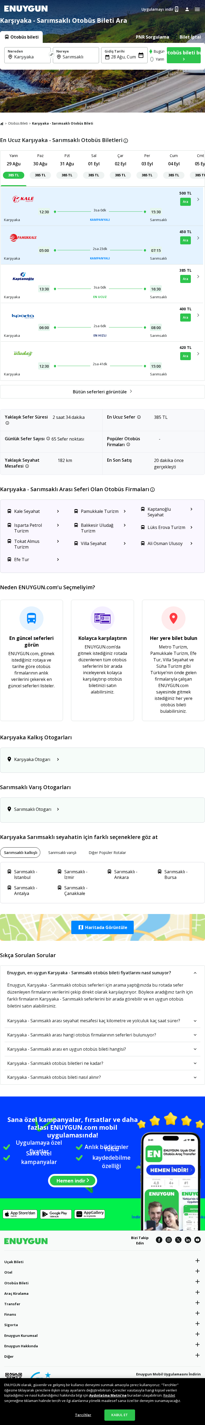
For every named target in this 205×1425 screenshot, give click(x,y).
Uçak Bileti (13, 1261)
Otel (8, 1272)
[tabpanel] (102, 56)
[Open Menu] (197, 9)
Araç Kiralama (16, 1293)
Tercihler (83, 1414)
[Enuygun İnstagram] (168, 1241)
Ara (185, 201)
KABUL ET (119, 1414)
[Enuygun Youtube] (197, 1241)
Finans (10, 1314)
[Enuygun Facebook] (159, 1241)
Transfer (12, 1303)
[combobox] (30, 56)
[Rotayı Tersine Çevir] (52, 55)
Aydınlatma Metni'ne (108, 1395)
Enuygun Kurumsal (21, 1335)
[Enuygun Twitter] (178, 1241)
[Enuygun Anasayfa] (26, 9)
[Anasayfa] (2, 123)
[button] (102, 927)
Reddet (169, 1395)
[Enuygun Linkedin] (188, 1241)
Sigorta (11, 1324)
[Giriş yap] (187, 9)
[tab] (21, 37)
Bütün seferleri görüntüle (100, 392)
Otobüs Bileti (18, 123)
